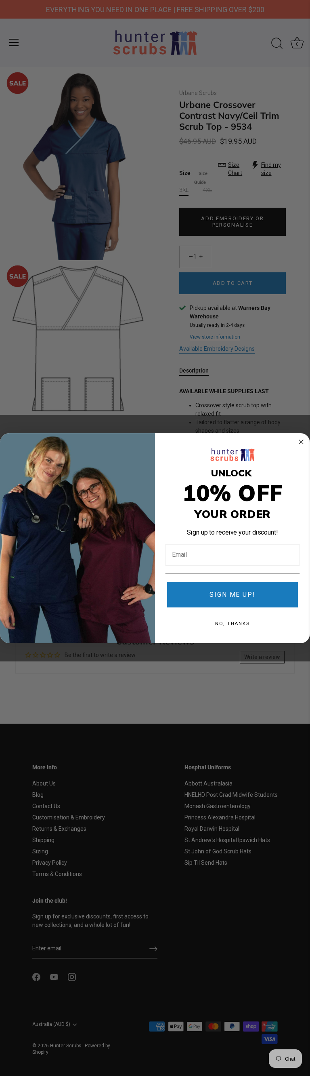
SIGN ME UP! (232, 594)
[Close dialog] (301, 442)
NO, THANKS (232, 623)
